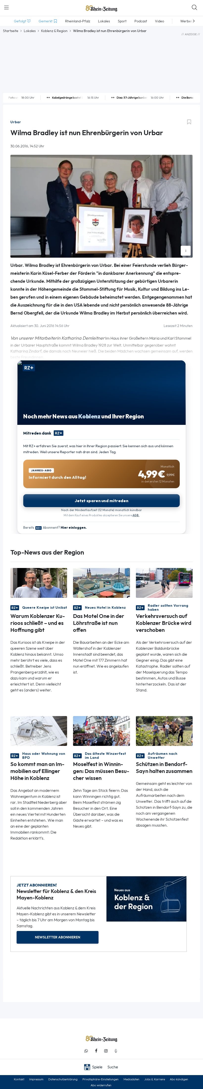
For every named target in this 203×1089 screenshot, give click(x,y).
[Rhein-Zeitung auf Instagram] (105, 1050)
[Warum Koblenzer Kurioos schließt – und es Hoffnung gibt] (38, 582)
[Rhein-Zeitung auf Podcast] (115, 1050)
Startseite (10, 31)
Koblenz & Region (54, 31)
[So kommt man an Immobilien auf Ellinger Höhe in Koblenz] (38, 730)
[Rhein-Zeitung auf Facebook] (96, 1050)
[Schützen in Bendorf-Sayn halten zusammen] (164, 730)
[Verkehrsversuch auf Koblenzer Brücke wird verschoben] (164, 582)
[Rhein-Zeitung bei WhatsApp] (86, 1050)
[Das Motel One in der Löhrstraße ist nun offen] (101, 582)
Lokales (30, 31)
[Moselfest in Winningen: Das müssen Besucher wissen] (101, 730)
